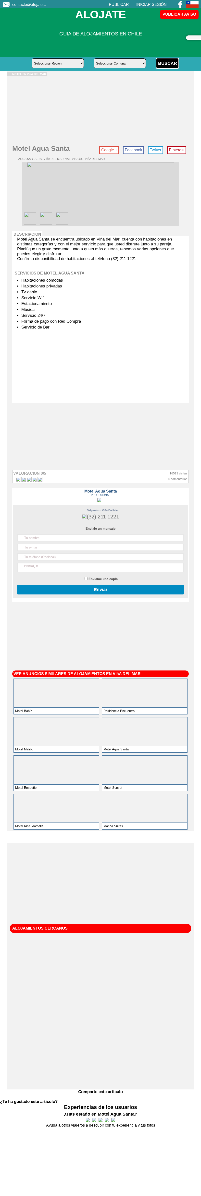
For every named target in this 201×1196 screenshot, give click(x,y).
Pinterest (176, 150)
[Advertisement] (100, 110)
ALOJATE (100, 14)
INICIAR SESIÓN (151, 4)
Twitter (155, 150)
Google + (109, 150)
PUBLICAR (119, 4)
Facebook (133, 150)
